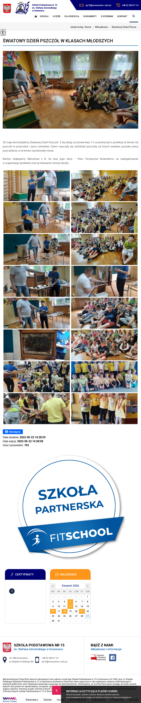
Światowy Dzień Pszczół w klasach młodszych (58, 40)
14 (82, 606)
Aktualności (100, 27)
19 (70, 611)
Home (88, 27)
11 (64, 606)
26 (70, 616)
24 (59, 616)
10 (59, 606)
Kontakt (122, 16)
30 (53, 621)
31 (59, 621)
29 (87, 616)
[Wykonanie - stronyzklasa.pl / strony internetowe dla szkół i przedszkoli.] (10, 700)
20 (76, 611)
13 (76, 606)
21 (82, 611)
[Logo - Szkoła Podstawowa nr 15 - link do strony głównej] (30, 8)
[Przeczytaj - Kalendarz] (75, 575)
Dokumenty (90, 16)
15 (87, 606)
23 (53, 616)
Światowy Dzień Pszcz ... (123, 27)
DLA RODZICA (71, 16)
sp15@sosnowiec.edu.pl (98, 5)
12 (70, 606)
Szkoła (44, 16)
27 (76, 616)
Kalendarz (36, 16)
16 (53, 611)
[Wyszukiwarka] (133, 16)
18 (64, 611)
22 (87, 611)
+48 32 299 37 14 (130, 5)
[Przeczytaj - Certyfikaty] (30, 575)
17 (59, 611)
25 (64, 616)
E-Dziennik (107, 16)
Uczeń (56, 16)
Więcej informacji (12, 591)
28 (82, 616)
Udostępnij (14, 432)
